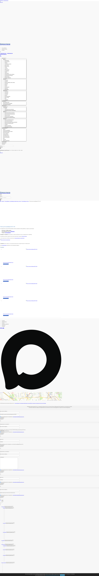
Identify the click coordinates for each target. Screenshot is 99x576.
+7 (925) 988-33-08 (10, 53)
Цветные (6, 95)
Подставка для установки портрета (10, 117)
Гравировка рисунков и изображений (10, 110)
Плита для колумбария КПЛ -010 (8, 262)
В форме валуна (7, 76)
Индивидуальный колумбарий (7, 103)
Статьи (3, 322)
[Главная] (0, 201)
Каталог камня (4, 141)
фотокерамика (8, 232)
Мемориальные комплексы (9, 75)
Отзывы (3, 326)
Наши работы (4, 142)
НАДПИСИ (4, 555)
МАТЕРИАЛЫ (4, 532)
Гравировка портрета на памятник (10, 112)
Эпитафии (6, 124)
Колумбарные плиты (6, 102)
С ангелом (6, 68)
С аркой (6, 67)
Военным (6, 84)
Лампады (4, 139)
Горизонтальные (7, 61)
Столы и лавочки (5, 133)
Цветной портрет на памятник (9, 116)
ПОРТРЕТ (4, 549)
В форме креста (7, 69)
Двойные (6, 62)
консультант (4, 245)
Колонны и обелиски (8, 77)
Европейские (6, 89)
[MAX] (31, 390)
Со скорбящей (7, 70)
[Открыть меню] (1, 195)
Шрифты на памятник (8, 125)
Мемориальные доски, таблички (9, 74)
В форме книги (7, 66)
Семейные (6, 81)
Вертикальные (7, 60)
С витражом (6, 99)
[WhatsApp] (0, 328)
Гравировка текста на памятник (9, 109)
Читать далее (5, 281)
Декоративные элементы (8, 126)
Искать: (1, 196)
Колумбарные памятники (7, 104)
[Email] (1, 328)
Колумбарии (3, 540)
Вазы (4, 138)
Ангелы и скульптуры (6, 137)
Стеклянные (6, 91)
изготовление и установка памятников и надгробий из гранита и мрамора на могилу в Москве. (30, 403)
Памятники (3, 506)
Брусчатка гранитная (6, 132)
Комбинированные (7, 96)
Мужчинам (6, 83)
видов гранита (24, 236)
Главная (3, 320)
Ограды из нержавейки (6, 130)
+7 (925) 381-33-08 (3, 53)
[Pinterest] (2, 328)
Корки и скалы (7, 97)
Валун (5, 98)
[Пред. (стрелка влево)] (0, 503)
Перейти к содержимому (4, 0)
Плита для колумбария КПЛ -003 (8, 279)
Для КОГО (4, 523)
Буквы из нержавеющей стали (9, 119)
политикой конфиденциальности (18, 416)
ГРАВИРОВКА (5, 545)
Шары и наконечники (6, 140)
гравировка (12, 231)
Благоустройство (4, 562)
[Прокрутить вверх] (0, 500)
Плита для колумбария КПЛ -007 (8, 296)
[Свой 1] (31, 51)
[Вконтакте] (3, 328)
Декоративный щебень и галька (7, 131)
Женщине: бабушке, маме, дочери (10, 82)
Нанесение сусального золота (9, 123)
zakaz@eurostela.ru (3, 54)
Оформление (3, 544)
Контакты (3, 325)
